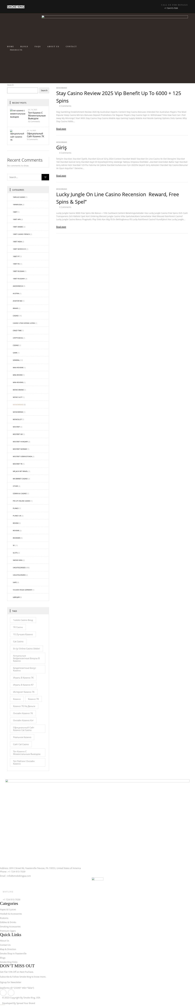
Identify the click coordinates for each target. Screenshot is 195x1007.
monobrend (18, 412)
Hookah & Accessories (11, 913)
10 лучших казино (23, 634)
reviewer (16, 538)
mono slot (17, 397)
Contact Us (5, 944)
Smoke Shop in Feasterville (13, 953)
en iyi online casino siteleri (26, 648)
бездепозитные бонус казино (24, 669)
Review (15, 523)
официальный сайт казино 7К (35, 135)
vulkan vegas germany (22, 590)
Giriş (61, 147)
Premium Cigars (8, 930)
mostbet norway (20, 449)
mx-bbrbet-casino (20, 479)
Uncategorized (19, 575)
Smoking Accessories (10, 926)
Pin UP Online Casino (21, 501)
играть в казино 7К (23, 677)
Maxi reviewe (18, 367)
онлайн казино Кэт (23, 720)
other (15, 486)
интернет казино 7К (23, 691)
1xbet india (17, 241)
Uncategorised (19, 567)
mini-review (17, 375)
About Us (4, 940)
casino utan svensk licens (24, 323)
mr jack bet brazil (20, 471)
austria (16, 293)
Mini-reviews (18, 382)
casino (16, 316)
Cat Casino (18, 641)
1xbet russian (18, 271)
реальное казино (22, 737)
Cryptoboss (18, 338)
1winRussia (17, 204)
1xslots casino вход (23, 620)
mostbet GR (18, 434)
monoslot (17, 419)
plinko (16, 508)
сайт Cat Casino (21, 744)
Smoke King (17, 560)
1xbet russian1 (19, 279)
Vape (15, 582)
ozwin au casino (20, 493)
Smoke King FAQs (8, 962)
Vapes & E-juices (8, 909)
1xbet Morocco (19, 249)
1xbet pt (16, 256)
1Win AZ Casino (19, 197)
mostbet (16, 427)
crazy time (17, 330)
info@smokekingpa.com (19, 875)
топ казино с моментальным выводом (37, 115)
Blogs (2, 957)
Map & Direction (8, 949)
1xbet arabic (18, 227)
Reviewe (16, 530)
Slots (15, 553)
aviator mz (17, 301)
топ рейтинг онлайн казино (24, 762)
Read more (61, 129)
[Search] (45, 177)
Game (15, 353)
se (14, 545)
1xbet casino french (21, 234)
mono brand (18, 390)
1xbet (15, 212)
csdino (16, 345)
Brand (15, 308)
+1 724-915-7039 (171, 8)
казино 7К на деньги (24, 706)
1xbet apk (17, 219)
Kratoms (4, 918)
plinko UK (17, 516)
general (16, 360)
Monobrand (18, 404)
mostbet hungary (20, 442)
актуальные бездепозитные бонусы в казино (26, 658)
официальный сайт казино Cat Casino (23, 728)
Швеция (16, 597)
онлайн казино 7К (23, 713)
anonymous (18, 286)
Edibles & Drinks (8, 922)
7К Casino (18, 627)
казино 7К (33, 699)
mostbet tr (17, 464)
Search (10, 84)
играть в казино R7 (23, 684)
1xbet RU (16, 264)
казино (17, 699)
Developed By (18, 1003)
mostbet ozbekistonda (22, 456)
